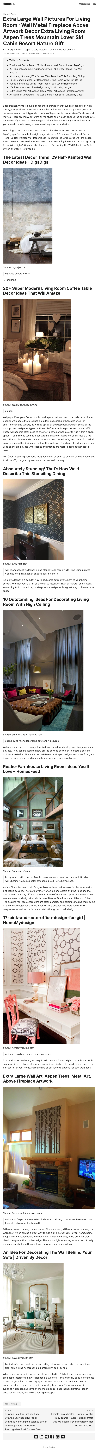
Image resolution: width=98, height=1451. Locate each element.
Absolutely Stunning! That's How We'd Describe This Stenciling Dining (47, 76)
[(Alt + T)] (14, 4)
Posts (13, 14)
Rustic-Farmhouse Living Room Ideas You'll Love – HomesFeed (43, 83)
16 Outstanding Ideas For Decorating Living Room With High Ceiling (45, 80)
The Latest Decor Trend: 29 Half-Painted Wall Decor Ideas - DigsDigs (46, 65)
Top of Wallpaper (12, 1404)
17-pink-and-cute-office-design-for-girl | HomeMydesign (40, 87)
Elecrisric (52, 1447)
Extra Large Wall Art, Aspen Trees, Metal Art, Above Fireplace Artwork (47, 91)
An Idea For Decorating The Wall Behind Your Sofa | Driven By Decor (46, 94)
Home (7, 4)
